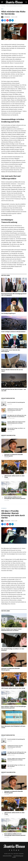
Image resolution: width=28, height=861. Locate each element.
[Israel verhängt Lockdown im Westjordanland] (14, 323)
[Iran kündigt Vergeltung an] (14, 304)
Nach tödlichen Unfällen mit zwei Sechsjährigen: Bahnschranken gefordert (15, 497)
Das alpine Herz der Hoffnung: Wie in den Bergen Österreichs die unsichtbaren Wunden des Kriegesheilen (16, 416)
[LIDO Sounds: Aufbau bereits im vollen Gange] (14, 467)
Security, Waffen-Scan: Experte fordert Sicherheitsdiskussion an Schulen (11, 629)
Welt (2, 8)
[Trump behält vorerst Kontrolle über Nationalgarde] (14, 341)
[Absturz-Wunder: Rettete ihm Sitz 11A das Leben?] (14, 361)
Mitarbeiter (7, 16)
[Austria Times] (14, 2)
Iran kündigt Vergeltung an (8, 313)
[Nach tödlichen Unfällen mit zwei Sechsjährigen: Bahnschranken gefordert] (14, 488)
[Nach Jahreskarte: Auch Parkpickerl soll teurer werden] (14, 717)
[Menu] (2, 2)
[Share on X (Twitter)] (5, 20)
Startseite (3, 5)
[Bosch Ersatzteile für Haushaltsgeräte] (3, 404)
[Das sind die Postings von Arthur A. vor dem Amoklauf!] (3, 429)
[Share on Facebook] (2, 20)
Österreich (3, 508)
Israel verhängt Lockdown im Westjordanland (13, 331)
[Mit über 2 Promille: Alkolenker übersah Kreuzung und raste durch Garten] (14, 535)
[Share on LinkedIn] (10, 20)
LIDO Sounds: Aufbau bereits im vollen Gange (13, 688)
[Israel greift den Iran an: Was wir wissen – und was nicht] (14, 380)
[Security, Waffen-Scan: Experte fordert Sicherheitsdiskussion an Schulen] (3, 423)
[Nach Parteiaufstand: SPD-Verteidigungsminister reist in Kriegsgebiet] (14, 285)
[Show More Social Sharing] (15, 20)
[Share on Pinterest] (7, 20)
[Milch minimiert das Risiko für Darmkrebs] (14, 31)
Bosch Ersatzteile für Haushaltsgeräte (16, 402)
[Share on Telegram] (12, 20)
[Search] (26, 2)
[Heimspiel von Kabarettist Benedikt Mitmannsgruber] (14, 446)
